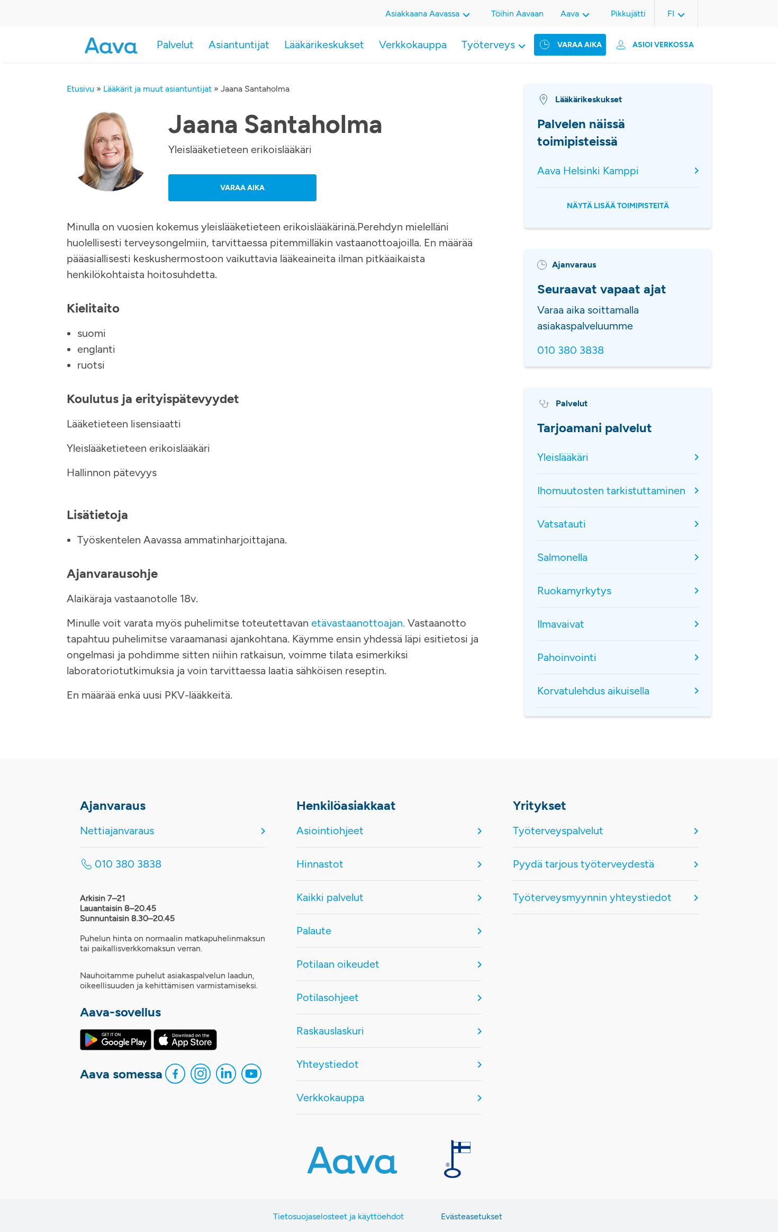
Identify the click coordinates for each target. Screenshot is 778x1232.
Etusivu (80, 89)
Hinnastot (319, 864)
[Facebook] (175, 1076)
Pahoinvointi (566, 657)
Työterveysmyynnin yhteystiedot (592, 897)
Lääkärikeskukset (324, 44)
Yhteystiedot (327, 1064)
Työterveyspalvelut (558, 830)
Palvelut (175, 44)
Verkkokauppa (413, 44)
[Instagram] (200, 1076)
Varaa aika (579, 44)
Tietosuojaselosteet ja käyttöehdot (338, 1216)
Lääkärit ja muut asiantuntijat (157, 89)
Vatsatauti (561, 523)
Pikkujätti (628, 13)
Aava (569, 13)
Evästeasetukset (471, 1216)
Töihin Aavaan (517, 13)
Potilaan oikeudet (337, 964)
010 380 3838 (570, 350)
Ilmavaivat (560, 624)
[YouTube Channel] (251, 1076)
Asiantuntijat (239, 44)
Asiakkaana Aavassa (422, 13)
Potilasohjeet (327, 997)
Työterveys (488, 44)
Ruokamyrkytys (574, 590)
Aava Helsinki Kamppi (588, 170)
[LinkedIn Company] (226, 1076)
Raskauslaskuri (330, 1030)
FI (670, 13)
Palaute (313, 930)
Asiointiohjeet (330, 830)
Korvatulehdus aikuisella (593, 690)
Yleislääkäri (563, 457)
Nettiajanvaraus (117, 830)
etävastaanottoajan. (358, 623)
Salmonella (562, 557)
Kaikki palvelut (330, 897)
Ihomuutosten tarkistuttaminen (611, 490)
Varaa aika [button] (242, 187)
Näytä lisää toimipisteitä (618, 205)
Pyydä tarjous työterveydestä (583, 864)
